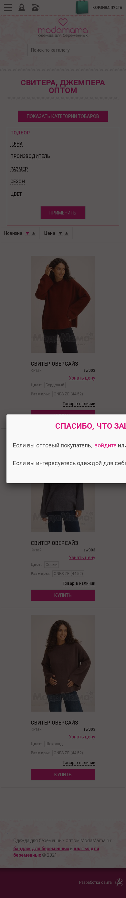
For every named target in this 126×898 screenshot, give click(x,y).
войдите (105, 445)
